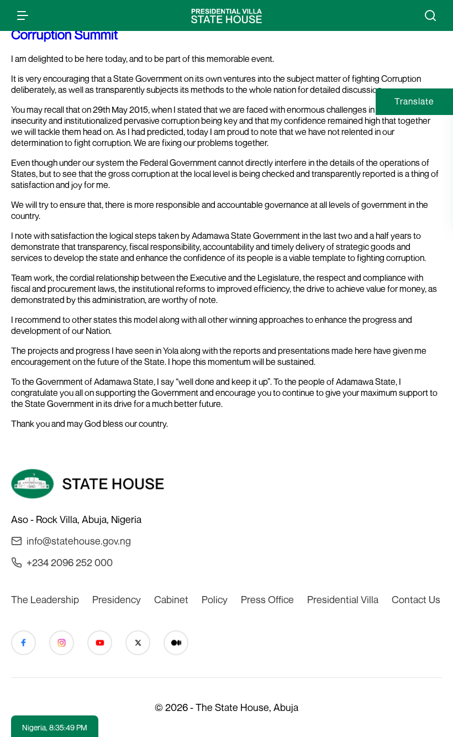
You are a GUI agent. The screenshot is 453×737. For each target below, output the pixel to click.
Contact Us (416, 599)
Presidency (116, 599)
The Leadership (45, 599)
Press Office (267, 599)
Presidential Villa (342, 599)
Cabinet (171, 599)
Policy (215, 599)
